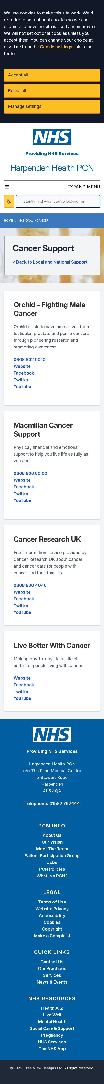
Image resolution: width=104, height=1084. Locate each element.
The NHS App (52, 1048)
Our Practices (52, 968)
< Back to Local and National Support (50, 261)
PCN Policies (52, 869)
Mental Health (52, 1021)
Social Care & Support (52, 1028)
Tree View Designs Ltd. (43, 1068)
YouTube (22, 386)
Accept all (18, 74)
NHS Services (52, 1041)
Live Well (52, 1014)
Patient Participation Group (52, 855)
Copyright (52, 928)
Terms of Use (52, 901)
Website (22, 366)
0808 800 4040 (30, 585)
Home (8, 220)
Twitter (21, 379)
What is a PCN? (52, 875)
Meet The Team (52, 848)
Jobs (52, 862)
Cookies (52, 922)
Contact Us (52, 961)
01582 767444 (64, 803)
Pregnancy (52, 1035)
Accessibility (52, 915)
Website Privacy (52, 908)
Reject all (17, 90)
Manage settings (24, 106)
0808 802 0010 (29, 359)
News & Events (52, 982)
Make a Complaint (52, 935)
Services (52, 975)
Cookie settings (56, 46)
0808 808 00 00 (30, 473)
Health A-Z (52, 1008)
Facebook (24, 372)
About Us (52, 835)
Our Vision (52, 842)
